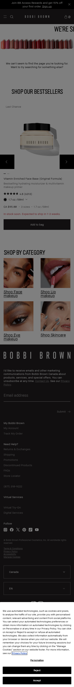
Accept (37, 680)
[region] (37, 644)
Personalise (36, 660)
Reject (37, 670)
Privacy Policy (19, 653)
